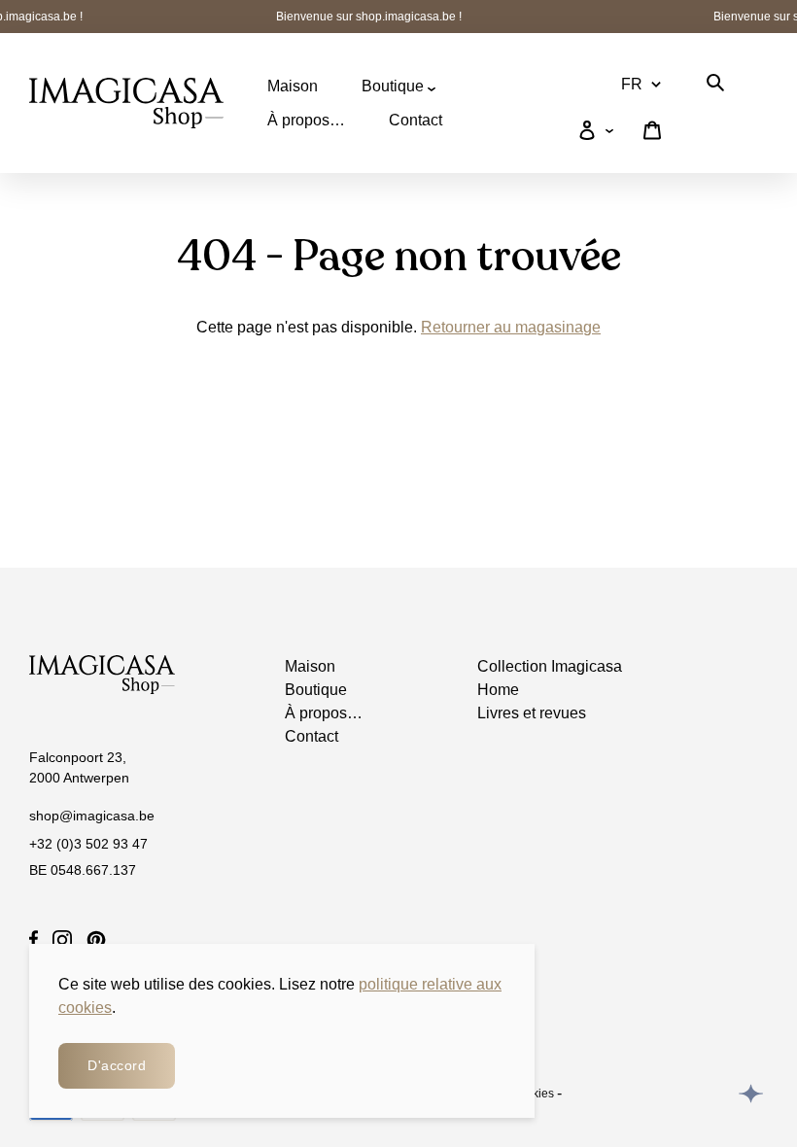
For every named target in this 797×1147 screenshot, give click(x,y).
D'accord (116, 1065)
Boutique (395, 86)
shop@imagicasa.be (92, 815)
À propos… (306, 120)
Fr (631, 84)
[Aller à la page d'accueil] (126, 103)
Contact (415, 120)
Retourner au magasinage (511, 327)
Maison (292, 86)
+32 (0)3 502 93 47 (88, 844)
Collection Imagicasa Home (549, 678)
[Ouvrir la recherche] (715, 86)
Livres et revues (531, 713)
